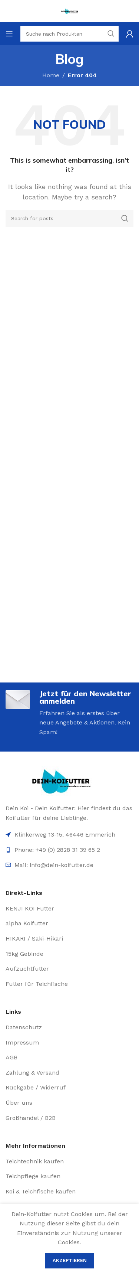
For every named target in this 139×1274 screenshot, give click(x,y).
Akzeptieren (70, 1260)
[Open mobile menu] (9, 33)
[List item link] (69, 865)
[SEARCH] (124, 218)
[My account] (129, 33)
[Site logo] (69, 10)
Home (50, 75)
